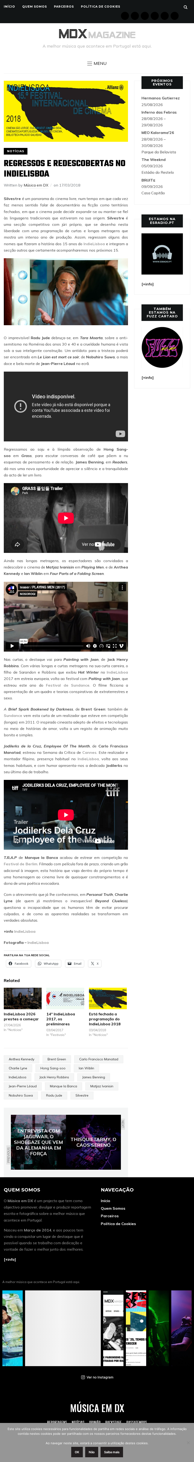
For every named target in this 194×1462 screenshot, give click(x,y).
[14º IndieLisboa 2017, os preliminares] (65, 998)
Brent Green (57, 1059)
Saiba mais (111, 1452)
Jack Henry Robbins (54, 1077)
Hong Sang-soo (53, 1068)
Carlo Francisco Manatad (98, 1059)
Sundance (13, 715)
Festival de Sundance (67, 685)
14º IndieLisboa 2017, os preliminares (60, 1019)
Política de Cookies (100, 6)
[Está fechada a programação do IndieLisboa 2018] (108, 998)
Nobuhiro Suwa (21, 1095)
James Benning (93, 1077)
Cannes (89, 752)
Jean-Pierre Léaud (23, 1086)
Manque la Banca (63, 1086)
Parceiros (64, 6)
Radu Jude (54, 1095)
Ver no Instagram (100, 1377)
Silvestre (81, 1095)
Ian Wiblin (86, 1068)
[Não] (188, 1442)
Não (92, 1452)
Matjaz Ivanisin (101, 1086)
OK (77, 1452)
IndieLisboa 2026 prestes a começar (21, 1016)
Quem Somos (34, 6)
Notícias (15, 151)
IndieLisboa (94, 243)
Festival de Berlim (20, 864)
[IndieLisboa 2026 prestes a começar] (23, 998)
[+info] (10, 1259)
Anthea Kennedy (21, 1059)
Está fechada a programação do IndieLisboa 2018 (105, 1019)
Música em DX (36, 185)
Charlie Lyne (18, 1068)
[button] (97, 63)
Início (9, 6)
